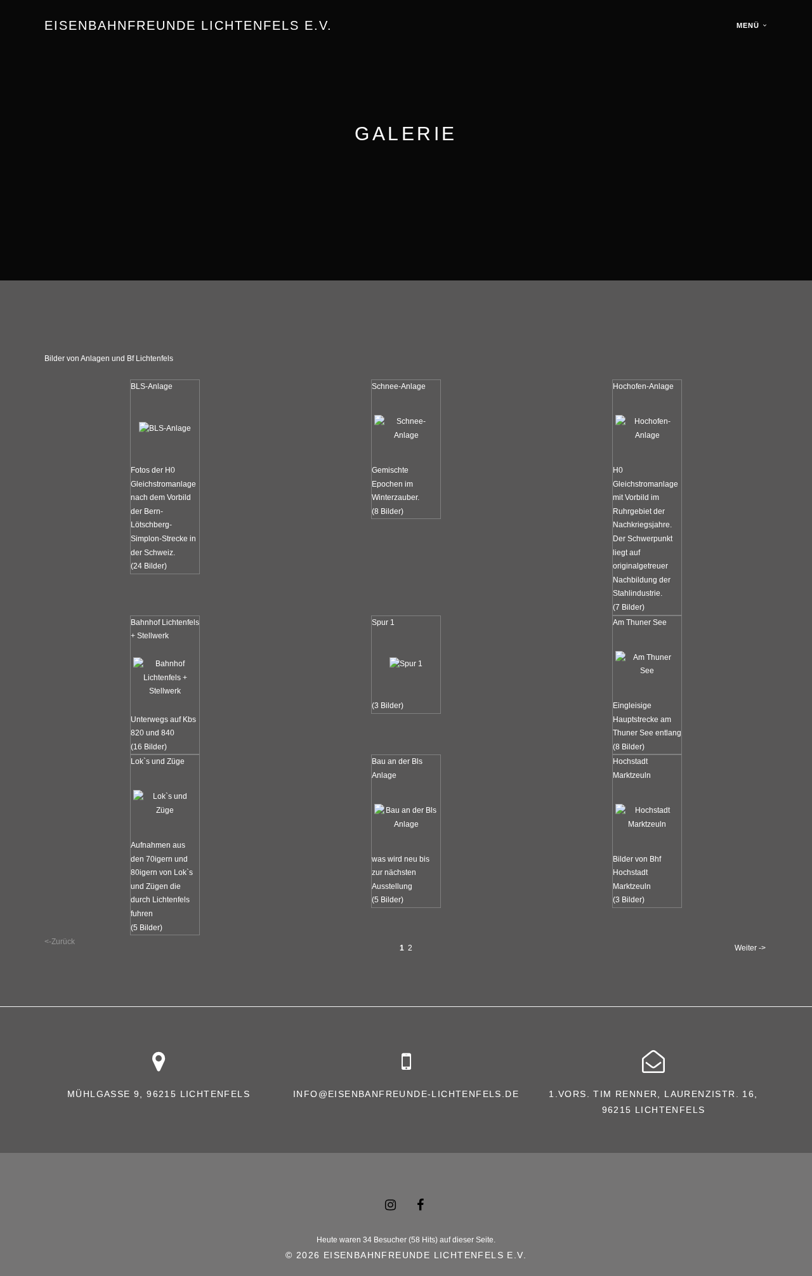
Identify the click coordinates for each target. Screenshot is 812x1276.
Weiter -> (750, 948)
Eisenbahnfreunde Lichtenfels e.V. (188, 25)
